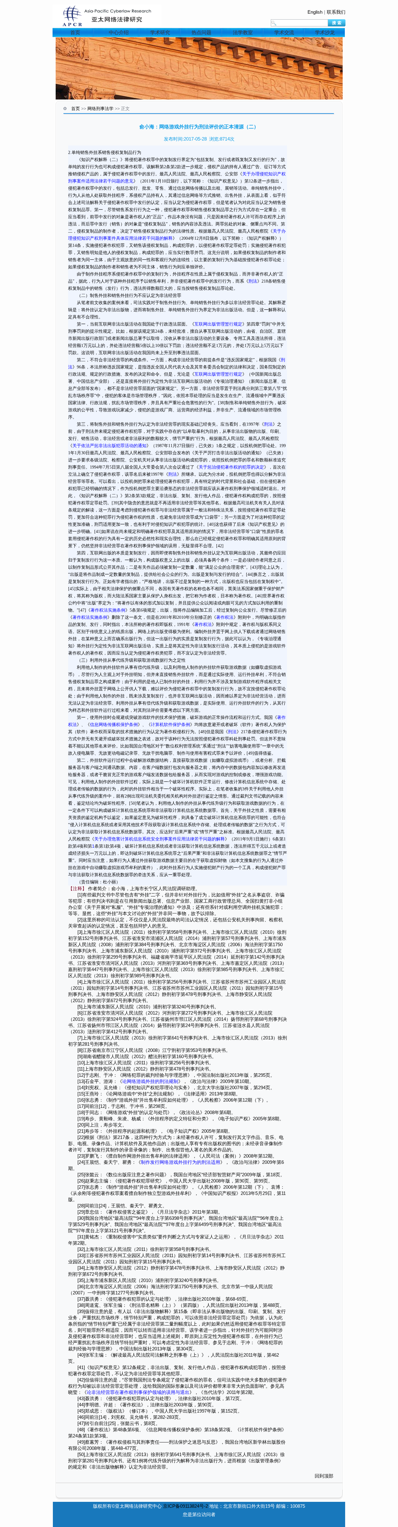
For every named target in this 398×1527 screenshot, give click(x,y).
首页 (75, 32)
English (315, 12)
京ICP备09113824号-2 (185, 1506)
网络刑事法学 (100, 108)
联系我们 (336, 12)
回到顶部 (324, 1475)
